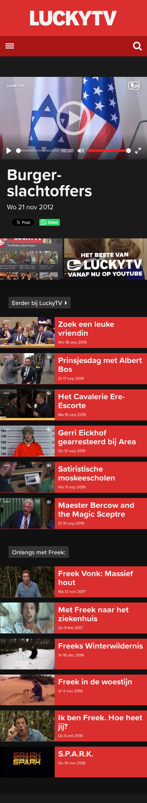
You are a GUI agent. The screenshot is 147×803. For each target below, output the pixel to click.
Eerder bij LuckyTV (37, 302)
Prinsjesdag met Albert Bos (100, 365)
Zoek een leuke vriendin (86, 328)
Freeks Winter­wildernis (100, 645)
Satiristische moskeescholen (86, 473)
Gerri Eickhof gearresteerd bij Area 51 (97, 437)
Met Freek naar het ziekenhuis (93, 614)
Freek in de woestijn (95, 681)
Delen (53, 222)
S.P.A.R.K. (75, 753)
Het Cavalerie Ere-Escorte (91, 401)
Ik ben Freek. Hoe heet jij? (100, 722)
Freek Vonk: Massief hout (95, 578)
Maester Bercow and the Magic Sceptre (96, 509)
